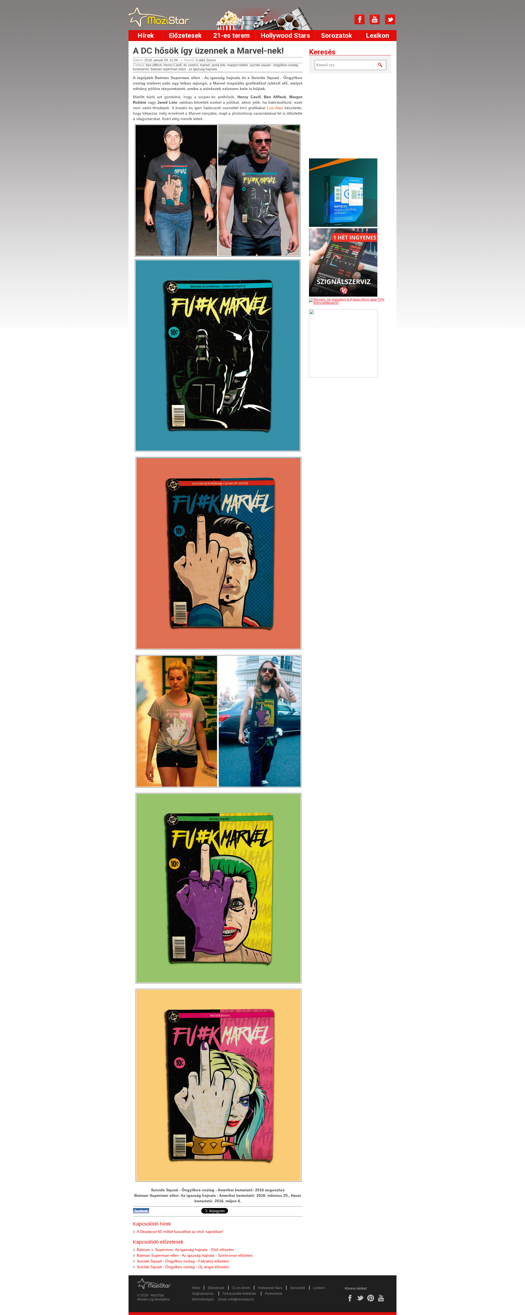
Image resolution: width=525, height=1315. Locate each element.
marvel (205, 65)
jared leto (219, 65)
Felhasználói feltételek (239, 1294)
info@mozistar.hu (241, 1299)
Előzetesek (185, 35)
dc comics (190, 65)
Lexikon (377, 35)
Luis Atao (275, 108)
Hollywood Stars (285, 35)
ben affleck (154, 65)
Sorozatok (336, 35)
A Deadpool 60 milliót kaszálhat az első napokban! (180, 1231)
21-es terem (231, 35)
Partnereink (273, 1294)
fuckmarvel (141, 69)
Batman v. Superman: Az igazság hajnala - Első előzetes (185, 1249)
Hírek (146, 35)
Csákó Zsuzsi (206, 60)
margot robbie (237, 65)
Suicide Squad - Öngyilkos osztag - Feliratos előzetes (183, 1261)
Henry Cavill (173, 65)
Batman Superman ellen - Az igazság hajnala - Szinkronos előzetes (195, 1255)
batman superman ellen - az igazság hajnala (184, 69)
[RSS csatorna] (344, 19)
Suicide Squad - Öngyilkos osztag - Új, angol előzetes (183, 1267)
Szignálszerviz (203, 1294)
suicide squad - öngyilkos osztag (274, 65)
